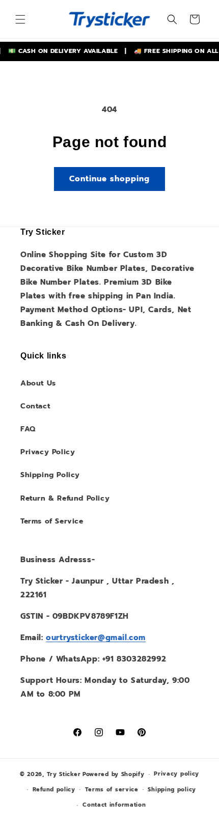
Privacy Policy (47, 452)
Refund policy (54, 789)
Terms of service (112, 789)
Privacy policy (176, 773)
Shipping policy (172, 789)
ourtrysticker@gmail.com (96, 637)
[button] (20, 19)
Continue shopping (109, 178)
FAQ (28, 429)
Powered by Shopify (114, 774)
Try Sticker (64, 774)
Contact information (114, 805)
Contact (35, 406)
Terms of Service (52, 521)
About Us (38, 383)
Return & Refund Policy (65, 498)
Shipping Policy (50, 475)
